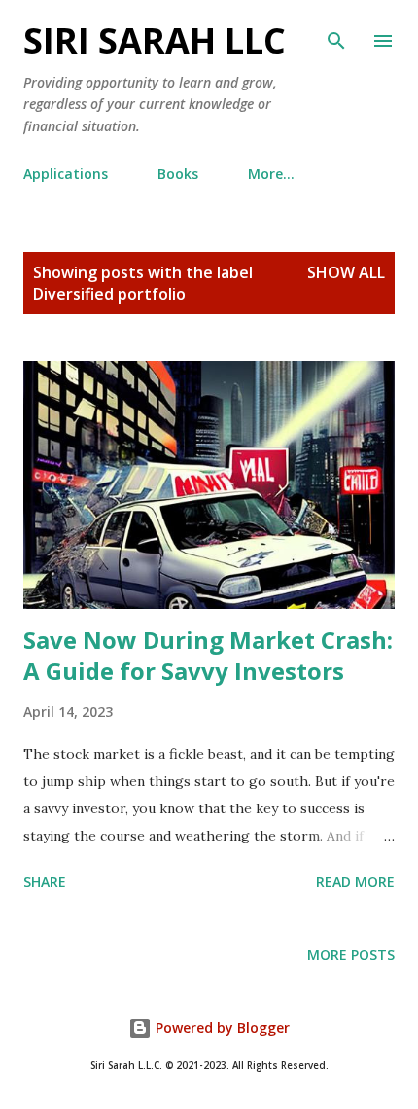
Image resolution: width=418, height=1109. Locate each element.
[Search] (336, 35)
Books (177, 173)
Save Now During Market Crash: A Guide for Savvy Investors (208, 655)
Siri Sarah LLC (154, 40)
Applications (65, 173)
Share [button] (44, 882)
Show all (346, 272)
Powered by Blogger (221, 1028)
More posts (351, 955)
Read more (355, 882)
